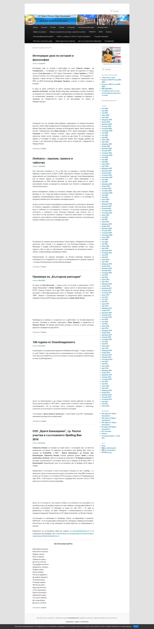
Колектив (44, 27)
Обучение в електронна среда (42, 41)
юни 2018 (105, 275)
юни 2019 (105, 255)
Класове (53, 27)
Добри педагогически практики (65, 41)
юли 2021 (105, 217)
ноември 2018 (106, 270)
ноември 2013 (106, 377)
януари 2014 (106, 373)
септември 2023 (107, 177)
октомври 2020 (107, 233)
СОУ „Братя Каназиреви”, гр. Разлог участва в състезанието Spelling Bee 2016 (57, 435)
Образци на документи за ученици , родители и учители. (68, 32)
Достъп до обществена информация (89, 41)
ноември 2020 (106, 231)
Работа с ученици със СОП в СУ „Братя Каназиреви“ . (74, 36)
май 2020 (105, 244)
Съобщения (71, 27)
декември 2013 (107, 375)
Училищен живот (102, 27)
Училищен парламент (101, 36)
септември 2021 (107, 213)
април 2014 (105, 366)
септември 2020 (107, 235)
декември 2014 (107, 355)
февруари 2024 (107, 168)
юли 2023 (105, 179)
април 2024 (105, 164)
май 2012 (105, 404)
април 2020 (105, 246)
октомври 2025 (107, 128)
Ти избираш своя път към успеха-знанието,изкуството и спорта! (111, 93)
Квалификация (109, 41)
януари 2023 (106, 186)
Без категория (106, 431)
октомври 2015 (107, 339)
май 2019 (105, 257)
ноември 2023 (106, 173)
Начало (35, 27)
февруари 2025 (107, 144)
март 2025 (105, 142)
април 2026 (105, 115)
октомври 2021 (107, 211)
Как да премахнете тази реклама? (112, 64)
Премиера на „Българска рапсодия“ (57, 276)
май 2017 (105, 302)
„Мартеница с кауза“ (109, 77)
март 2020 (105, 248)
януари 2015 (106, 353)
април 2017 (105, 304)
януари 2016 (106, 333)
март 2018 (105, 282)
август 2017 (105, 295)
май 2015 (105, 344)
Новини (43, 148)
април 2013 (105, 386)
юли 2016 (105, 319)
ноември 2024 (106, 151)
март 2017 (105, 306)
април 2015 (105, 346)
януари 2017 (106, 310)
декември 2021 (107, 206)
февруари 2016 (107, 330)
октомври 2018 (107, 273)
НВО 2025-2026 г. (107, 89)
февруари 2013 (107, 390)
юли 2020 (105, 239)
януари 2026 (106, 122)
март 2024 (105, 166)
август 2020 (105, 237)
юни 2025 (105, 135)
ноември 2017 (106, 290)
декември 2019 (107, 250)
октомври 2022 (107, 191)
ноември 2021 (106, 208)
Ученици (61, 27)
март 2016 (105, 328)
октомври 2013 (107, 379)
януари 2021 (106, 226)
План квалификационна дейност (43, 36)
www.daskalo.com (73, 618)
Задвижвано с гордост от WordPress (77, 622)
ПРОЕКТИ (92, 32)
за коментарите (108, 450)
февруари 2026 (107, 120)
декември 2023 (107, 171)
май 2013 (105, 384)
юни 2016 (105, 321)
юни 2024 (105, 160)
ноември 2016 (106, 315)
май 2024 (105, 162)
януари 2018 (106, 286)
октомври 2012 (107, 399)
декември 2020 (107, 228)
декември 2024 (107, 148)
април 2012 (105, 406)
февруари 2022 (107, 204)
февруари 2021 (107, 224)
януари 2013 (106, 392)
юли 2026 (105, 108)
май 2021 (105, 219)
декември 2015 (107, 335)
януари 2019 (106, 266)
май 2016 (105, 324)
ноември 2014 (106, 357)
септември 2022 (107, 193)
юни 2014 (105, 361)
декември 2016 (107, 313)
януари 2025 (106, 146)
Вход (103, 446)
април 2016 (105, 326)
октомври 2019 (107, 253)
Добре (136, 626)
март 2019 (105, 262)
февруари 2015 (107, 350)
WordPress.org (106, 452)
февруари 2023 (107, 184)
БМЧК (101, 32)
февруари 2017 (107, 308)
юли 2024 (105, 157)
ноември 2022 (106, 188)
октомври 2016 (107, 317)
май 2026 (105, 113)
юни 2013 (105, 381)
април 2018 (105, 279)
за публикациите (109, 448)
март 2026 (105, 117)
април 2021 (105, 222)
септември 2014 (107, 359)
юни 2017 (105, 299)
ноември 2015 (106, 337)
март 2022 (105, 202)
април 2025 (105, 140)
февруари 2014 (107, 370)
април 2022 (105, 199)
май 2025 (105, 137)
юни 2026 (105, 111)
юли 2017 (105, 297)
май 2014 (105, 364)
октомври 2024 (107, 153)
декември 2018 (107, 268)
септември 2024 (107, 155)
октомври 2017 (107, 293)
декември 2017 (107, 288)
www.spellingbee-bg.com (80, 531)
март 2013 (105, 388)
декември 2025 (107, 124)
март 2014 (105, 368)
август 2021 (105, 215)
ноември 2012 (106, 397)
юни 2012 (105, 401)
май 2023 (105, 182)
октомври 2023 (107, 175)
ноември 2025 (106, 126)
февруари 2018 (107, 284)
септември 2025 (107, 131)
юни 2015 (105, 341)
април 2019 (105, 259)
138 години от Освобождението (54, 342)
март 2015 (105, 348)
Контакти (109, 32)
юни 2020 (105, 242)
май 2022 (105, 197)
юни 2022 (105, 195)
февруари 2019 (107, 264)
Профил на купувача (39, 32)
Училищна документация (86, 27)
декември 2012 (107, 395)
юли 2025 (105, 133)
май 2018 (105, 277)
